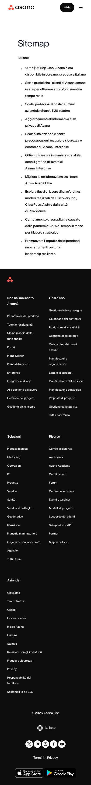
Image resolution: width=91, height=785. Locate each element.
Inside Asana (15, 626)
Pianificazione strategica (65, 389)
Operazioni (14, 465)
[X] (29, 744)
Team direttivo (16, 601)
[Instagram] (45, 744)
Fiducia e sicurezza (19, 660)
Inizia (67, 7)
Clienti (11, 609)
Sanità (11, 499)
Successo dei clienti (62, 516)
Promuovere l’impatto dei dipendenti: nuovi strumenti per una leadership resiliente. (52, 247)
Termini (38, 757)
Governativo (15, 516)
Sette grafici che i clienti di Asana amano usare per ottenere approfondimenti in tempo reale (55, 89)
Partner (53, 533)
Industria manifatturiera (22, 533)
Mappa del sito (58, 542)
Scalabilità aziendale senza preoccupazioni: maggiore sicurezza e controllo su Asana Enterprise (53, 140)
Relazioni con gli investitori (24, 651)
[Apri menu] (80, 7)
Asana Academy (59, 465)
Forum (53, 482)
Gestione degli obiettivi (64, 335)
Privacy (12, 668)
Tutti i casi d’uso (59, 414)
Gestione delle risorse (21, 406)
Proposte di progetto (62, 397)
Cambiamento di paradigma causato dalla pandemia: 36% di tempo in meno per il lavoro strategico (54, 226)
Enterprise (13, 372)
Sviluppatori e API (60, 525)
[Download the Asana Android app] (60, 773)
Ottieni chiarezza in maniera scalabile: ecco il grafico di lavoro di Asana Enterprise (53, 161)
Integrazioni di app (19, 381)
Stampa (12, 643)
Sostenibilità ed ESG (20, 691)
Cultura (12, 635)
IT (8, 474)
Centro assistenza (60, 448)
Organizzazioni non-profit (23, 542)
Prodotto (12, 482)
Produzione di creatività (64, 327)
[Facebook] (53, 744)
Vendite (12, 491)
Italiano (23, 57)
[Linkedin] (37, 744)
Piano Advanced (17, 364)
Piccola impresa (17, 448)
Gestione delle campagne (65, 310)
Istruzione (13, 525)
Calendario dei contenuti (65, 318)
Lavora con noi (16, 618)
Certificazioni (57, 474)
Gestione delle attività (63, 406)
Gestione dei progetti (20, 397)
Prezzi (11, 347)
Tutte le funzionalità (20, 324)
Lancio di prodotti (60, 372)
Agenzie (12, 550)
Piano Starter (15, 355)
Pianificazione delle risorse (66, 381)
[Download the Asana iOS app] (29, 773)
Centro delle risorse (61, 491)
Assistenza (56, 457)
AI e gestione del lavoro (22, 389)
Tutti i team (14, 559)
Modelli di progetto (61, 508)
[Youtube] (62, 744)
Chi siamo (13, 592)
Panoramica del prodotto (23, 315)
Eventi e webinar (59, 499)
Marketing (13, 457)
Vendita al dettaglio (19, 508)
